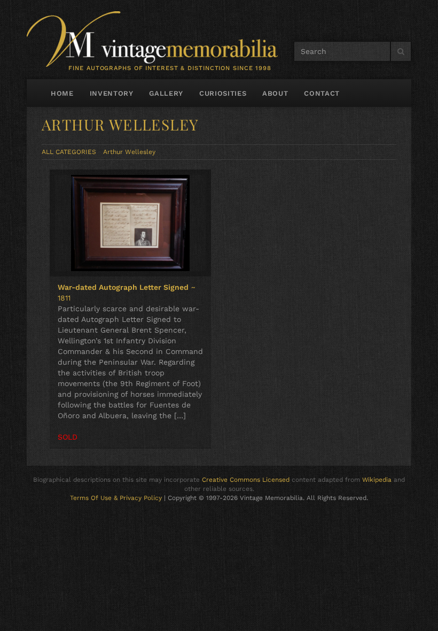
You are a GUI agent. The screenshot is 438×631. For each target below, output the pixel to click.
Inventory (112, 93)
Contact (322, 93)
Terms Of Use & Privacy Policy (116, 498)
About (275, 93)
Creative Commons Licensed (246, 479)
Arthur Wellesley (129, 152)
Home (62, 93)
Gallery (166, 93)
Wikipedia (377, 479)
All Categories (69, 152)
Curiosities (222, 93)
